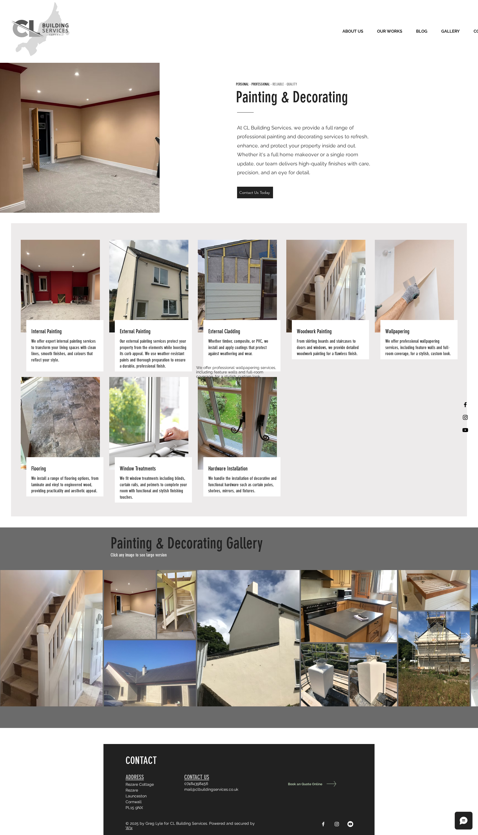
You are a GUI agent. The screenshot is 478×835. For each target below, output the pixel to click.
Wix (129, 828)
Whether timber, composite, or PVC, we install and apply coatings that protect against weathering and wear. (238, 347)
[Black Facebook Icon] (465, 404)
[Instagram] (337, 824)
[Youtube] (465, 430)
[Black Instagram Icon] (465, 417)
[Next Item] (468, 638)
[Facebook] (323, 824)
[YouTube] (350, 824)
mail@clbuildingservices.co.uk (211, 789)
